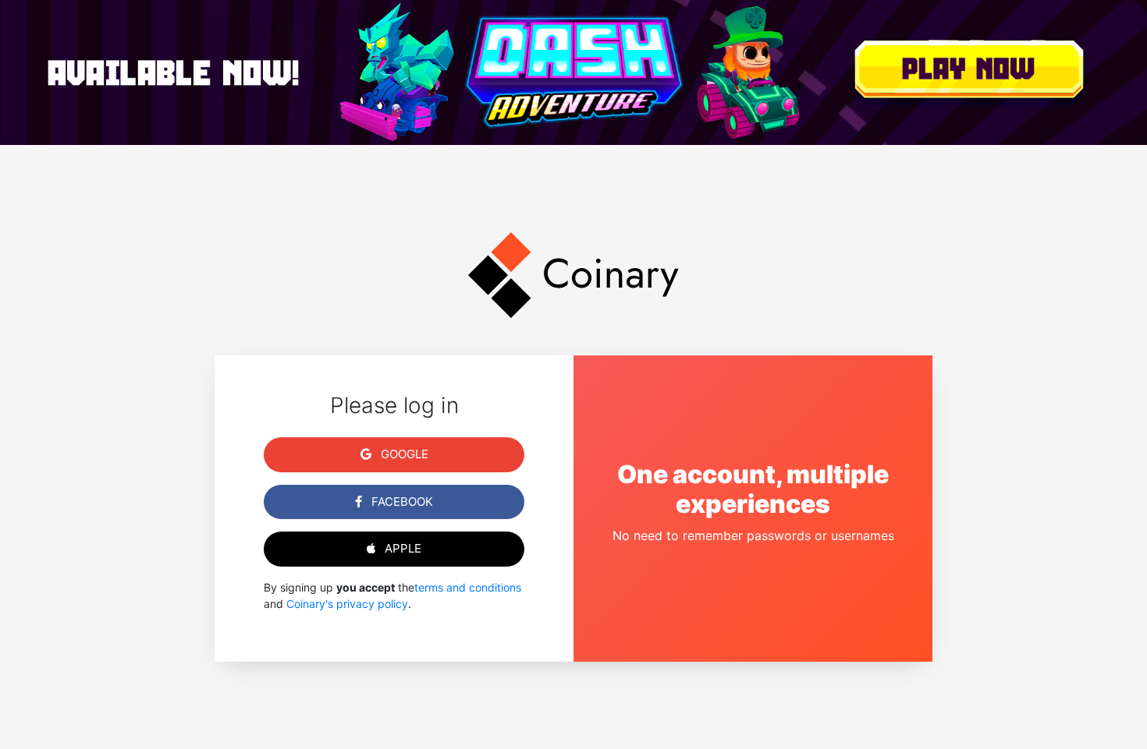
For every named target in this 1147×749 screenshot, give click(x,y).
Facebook (400, 501)
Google (403, 454)
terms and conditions (467, 587)
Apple (401, 548)
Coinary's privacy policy (347, 603)
